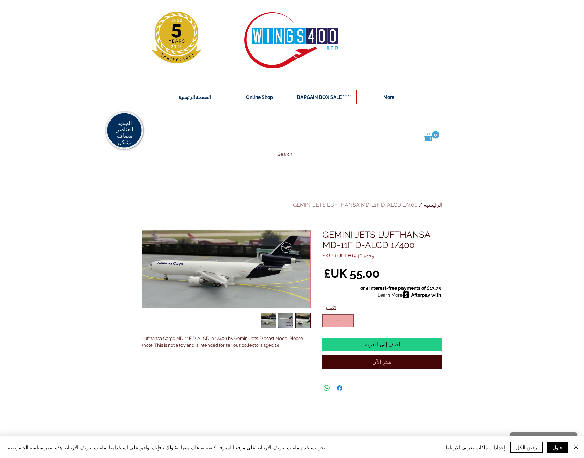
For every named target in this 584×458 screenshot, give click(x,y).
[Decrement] (348, 321)
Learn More (390, 295)
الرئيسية (433, 205)
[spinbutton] (338, 321)
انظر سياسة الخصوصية (31, 447)
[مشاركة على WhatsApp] (327, 388)
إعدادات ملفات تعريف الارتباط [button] (475, 447)
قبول (557, 447)
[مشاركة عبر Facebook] (340, 388)
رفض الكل (526, 447)
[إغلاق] (576, 447)
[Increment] (327, 321)
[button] (431, 136)
